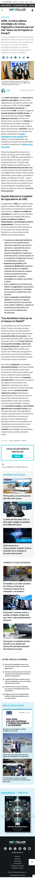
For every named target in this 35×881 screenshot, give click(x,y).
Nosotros (17, 859)
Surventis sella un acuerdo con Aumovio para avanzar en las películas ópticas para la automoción (16, 689)
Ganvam (23, 440)
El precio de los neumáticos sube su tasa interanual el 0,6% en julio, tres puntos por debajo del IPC (16, 666)
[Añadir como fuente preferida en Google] (32, 862)
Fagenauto (17, 440)
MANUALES (23, 792)
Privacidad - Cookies (17, 868)
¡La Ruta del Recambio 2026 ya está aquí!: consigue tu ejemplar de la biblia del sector (16, 522)
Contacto (17, 856)
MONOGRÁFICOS (8, 792)
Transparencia (17, 863)
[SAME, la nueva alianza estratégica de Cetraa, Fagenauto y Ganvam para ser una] (17, 10)
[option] (17, 814)
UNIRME (17, 456)
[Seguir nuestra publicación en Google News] (3, 57)
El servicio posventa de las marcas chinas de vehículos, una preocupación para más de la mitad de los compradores (17, 674)
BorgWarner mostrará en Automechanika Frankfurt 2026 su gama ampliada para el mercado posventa (16, 696)
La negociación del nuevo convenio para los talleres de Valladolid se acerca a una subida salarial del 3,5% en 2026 (17, 681)
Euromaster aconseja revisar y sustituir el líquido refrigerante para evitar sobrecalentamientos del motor (17, 616)
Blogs (31, 2)
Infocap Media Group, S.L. (20, 872)
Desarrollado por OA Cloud (17, 875)
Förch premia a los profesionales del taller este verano (17, 497)
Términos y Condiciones (17, 866)
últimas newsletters (20, 5)
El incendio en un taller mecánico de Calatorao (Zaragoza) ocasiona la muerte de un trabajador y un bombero (17, 587)
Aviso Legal (17, 861)
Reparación (5, 17)
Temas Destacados (7, 2)
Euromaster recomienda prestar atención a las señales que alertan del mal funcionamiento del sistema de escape (16, 645)
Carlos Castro (8, 90)
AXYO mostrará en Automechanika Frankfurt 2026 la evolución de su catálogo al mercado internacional (17, 549)
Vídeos (27, 2)
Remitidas (22, 2)
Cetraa (11, 440)
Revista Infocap (6, 5)
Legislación (15, 2)
